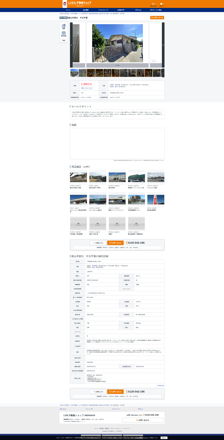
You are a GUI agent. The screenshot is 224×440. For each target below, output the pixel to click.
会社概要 (86, 10)
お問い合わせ (158, 17)
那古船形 (117, 84)
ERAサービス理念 (156, 10)
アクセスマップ (116, 409)
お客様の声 (120, 10)
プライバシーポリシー (116, 428)
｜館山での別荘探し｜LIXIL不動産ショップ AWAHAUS (73, 13)
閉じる (164, 437)
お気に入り (99, 243)
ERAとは (138, 10)
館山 (116, 86)
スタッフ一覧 (89, 409)
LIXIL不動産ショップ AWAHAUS (79, 415)
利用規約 (107, 428)
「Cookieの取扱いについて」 (141, 437)
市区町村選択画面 (93, 13)
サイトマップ (126, 428)
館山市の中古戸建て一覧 (105, 13)
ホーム (68, 10)
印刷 (63, 40)
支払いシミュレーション (87, 88)
